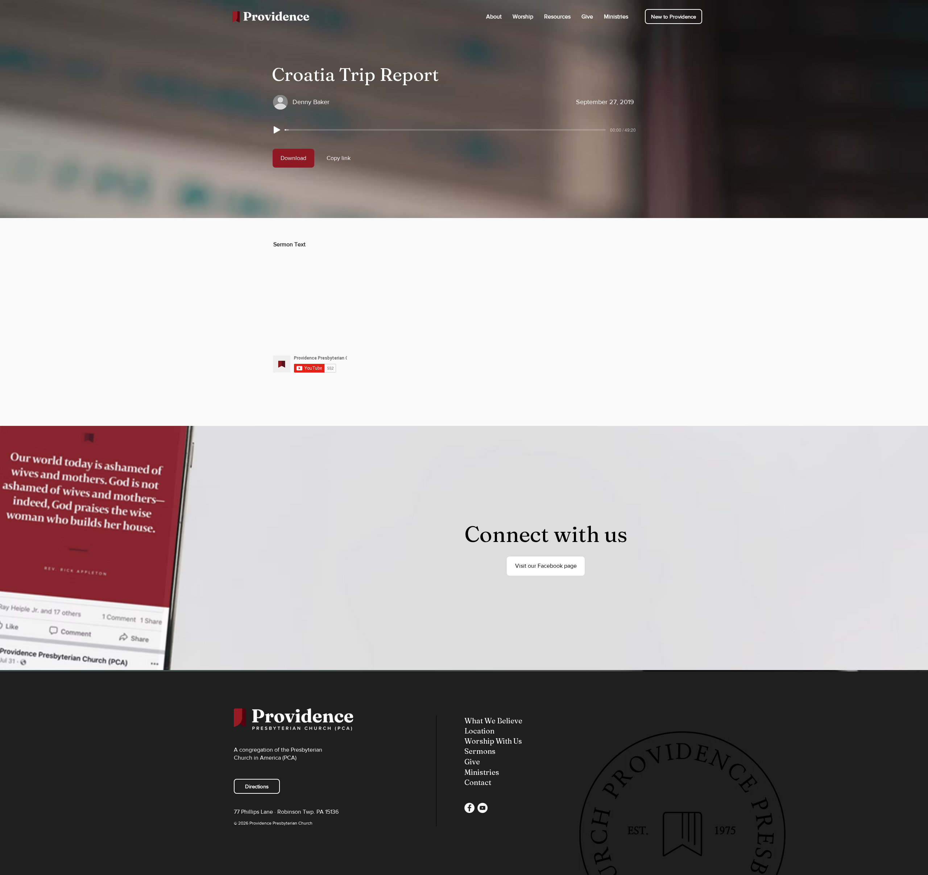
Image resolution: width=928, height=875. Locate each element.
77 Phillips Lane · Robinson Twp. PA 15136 (286, 812)
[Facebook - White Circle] (469, 808)
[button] (494, 16)
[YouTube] (482, 808)
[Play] (277, 129)
